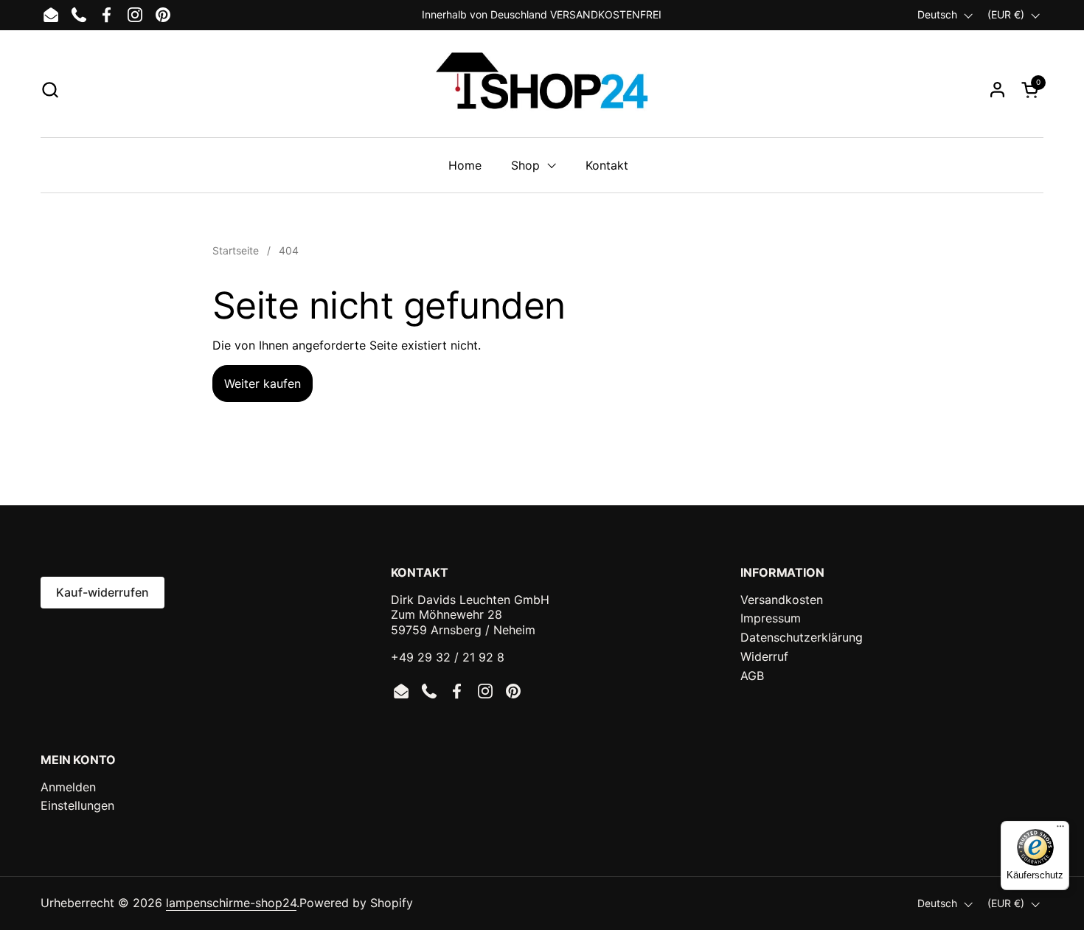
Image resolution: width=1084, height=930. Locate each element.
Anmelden (68, 787)
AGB (752, 675)
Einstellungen (77, 805)
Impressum (770, 618)
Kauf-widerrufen (102, 592)
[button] (50, 89)
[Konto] (997, 89)
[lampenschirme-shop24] (541, 89)
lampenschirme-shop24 (231, 902)
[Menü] (1060, 830)
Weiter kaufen (262, 383)
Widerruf (764, 656)
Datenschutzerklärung (801, 637)
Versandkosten (781, 599)
